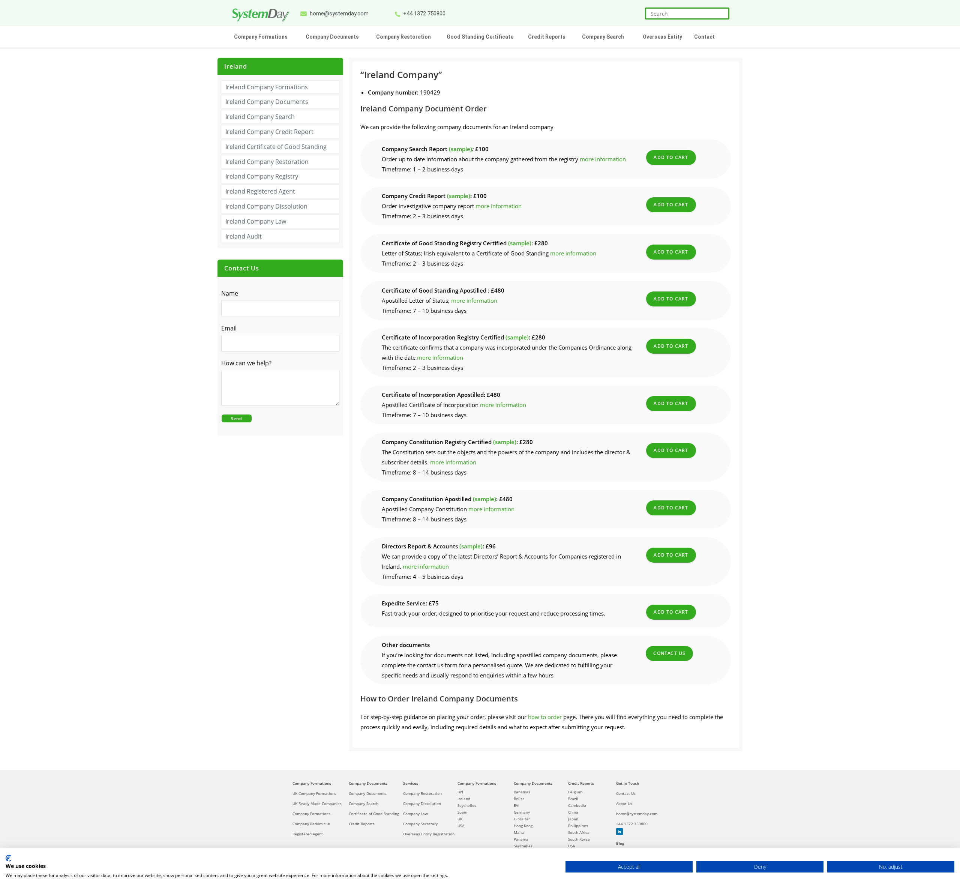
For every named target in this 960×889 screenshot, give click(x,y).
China (573, 812)
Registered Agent (307, 833)
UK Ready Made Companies (317, 803)
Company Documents (368, 783)
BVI (460, 791)
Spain (462, 812)
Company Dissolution (422, 803)
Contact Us (669, 653)
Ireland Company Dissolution (266, 206)
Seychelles (467, 805)
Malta (519, 832)
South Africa (579, 832)
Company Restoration (422, 793)
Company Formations (311, 783)
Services (410, 783)
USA (461, 825)
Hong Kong (523, 825)
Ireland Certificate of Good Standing (276, 147)
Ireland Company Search (260, 117)
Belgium (575, 791)
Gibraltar (522, 818)
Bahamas (522, 791)
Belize (519, 798)
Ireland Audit (243, 236)
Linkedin (619, 831)
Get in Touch (627, 783)
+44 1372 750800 (632, 823)
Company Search (363, 803)
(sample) (460, 149)
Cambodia (577, 805)
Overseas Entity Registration (428, 833)
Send (236, 418)
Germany (522, 812)
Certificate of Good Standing (374, 813)
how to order (545, 717)
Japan (573, 818)
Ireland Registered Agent (260, 191)
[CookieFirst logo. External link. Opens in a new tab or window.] (8, 858)
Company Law (415, 813)
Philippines (578, 825)
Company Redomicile (311, 823)
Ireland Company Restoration (267, 162)
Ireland (464, 798)
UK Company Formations (314, 793)
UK (460, 818)
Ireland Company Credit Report (269, 132)
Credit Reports (362, 823)
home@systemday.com (636, 813)
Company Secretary (420, 823)
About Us (624, 803)
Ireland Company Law (255, 221)
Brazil (573, 798)
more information (603, 159)
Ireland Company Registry (261, 176)
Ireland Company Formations (266, 87)
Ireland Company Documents (266, 102)
